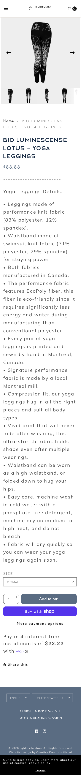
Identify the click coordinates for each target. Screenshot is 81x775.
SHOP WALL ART (48, 710)
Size (8, 573)
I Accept (41, 770)
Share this (18, 664)
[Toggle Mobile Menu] (9, 8)
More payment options (40, 623)
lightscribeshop (40, 9)
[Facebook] (36, 731)
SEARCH (26, 710)
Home (8, 121)
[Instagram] (44, 731)
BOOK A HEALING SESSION (40, 718)
